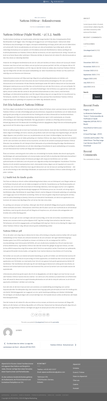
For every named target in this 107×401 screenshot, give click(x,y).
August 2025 (88, 78)
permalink (56, 322)
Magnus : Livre (88, 110)
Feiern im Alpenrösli (67, 11)
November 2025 (89, 66)
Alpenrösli (24, 11)
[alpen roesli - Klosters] (9, 8)
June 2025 (87, 87)
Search (85, 92)
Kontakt (24, 27)
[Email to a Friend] (40, 315)
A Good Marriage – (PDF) (92, 134)
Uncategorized (39, 322)
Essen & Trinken (49, 11)
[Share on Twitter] (36, 315)
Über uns (83, 11)
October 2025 (88, 70)
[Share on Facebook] (32, 315)
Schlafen (35, 11)
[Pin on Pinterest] (44, 315)
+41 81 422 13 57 (49, 369)
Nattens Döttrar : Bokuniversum (62, 345)
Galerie (92, 11)
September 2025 (89, 74)
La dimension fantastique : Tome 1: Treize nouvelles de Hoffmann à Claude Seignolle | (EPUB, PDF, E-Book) (93, 118)
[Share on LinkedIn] (48, 315)
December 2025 (89, 62)
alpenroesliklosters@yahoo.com (53, 372)
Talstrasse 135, (42, 377)
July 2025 (86, 83)
